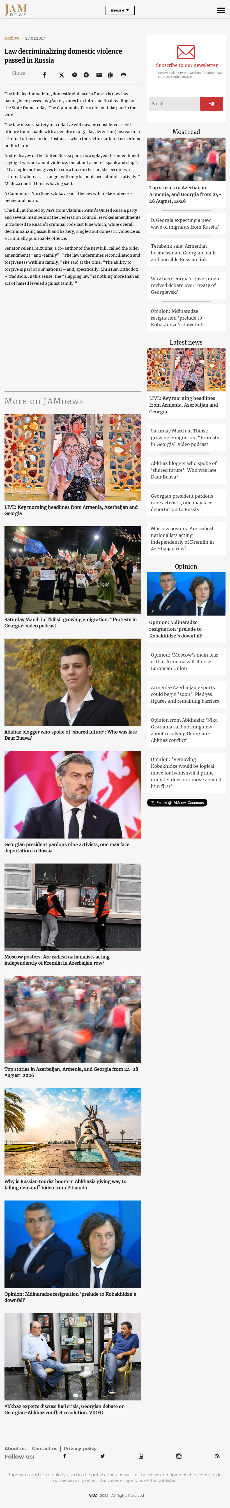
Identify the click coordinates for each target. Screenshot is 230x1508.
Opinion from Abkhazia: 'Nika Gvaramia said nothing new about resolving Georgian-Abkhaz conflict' (184, 730)
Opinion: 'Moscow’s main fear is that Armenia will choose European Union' (184, 661)
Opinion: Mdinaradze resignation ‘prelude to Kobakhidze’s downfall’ (70, 1297)
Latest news (186, 342)
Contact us (45, 1448)
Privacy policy (80, 1448)
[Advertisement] (72, 337)
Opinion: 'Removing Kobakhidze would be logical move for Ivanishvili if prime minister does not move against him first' (186, 773)
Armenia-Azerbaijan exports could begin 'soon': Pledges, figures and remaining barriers (185, 694)
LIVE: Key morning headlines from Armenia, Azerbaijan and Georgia (71, 510)
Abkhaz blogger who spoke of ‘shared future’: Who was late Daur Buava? (70, 735)
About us (15, 1448)
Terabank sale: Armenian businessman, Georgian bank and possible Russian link (183, 252)
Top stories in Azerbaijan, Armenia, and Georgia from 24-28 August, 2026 (71, 1072)
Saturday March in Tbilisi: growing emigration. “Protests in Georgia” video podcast (70, 622)
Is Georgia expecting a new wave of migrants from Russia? (185, 223)
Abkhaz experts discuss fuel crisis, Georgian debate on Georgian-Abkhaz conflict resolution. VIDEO (64, 1409)
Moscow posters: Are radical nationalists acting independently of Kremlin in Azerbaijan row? (57, 960)
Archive (14, 38)
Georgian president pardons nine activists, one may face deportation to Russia (66, 847)
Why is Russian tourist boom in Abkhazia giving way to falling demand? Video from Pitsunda (65, 1184)
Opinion (186, 566)
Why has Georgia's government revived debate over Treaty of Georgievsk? (186, 285)
